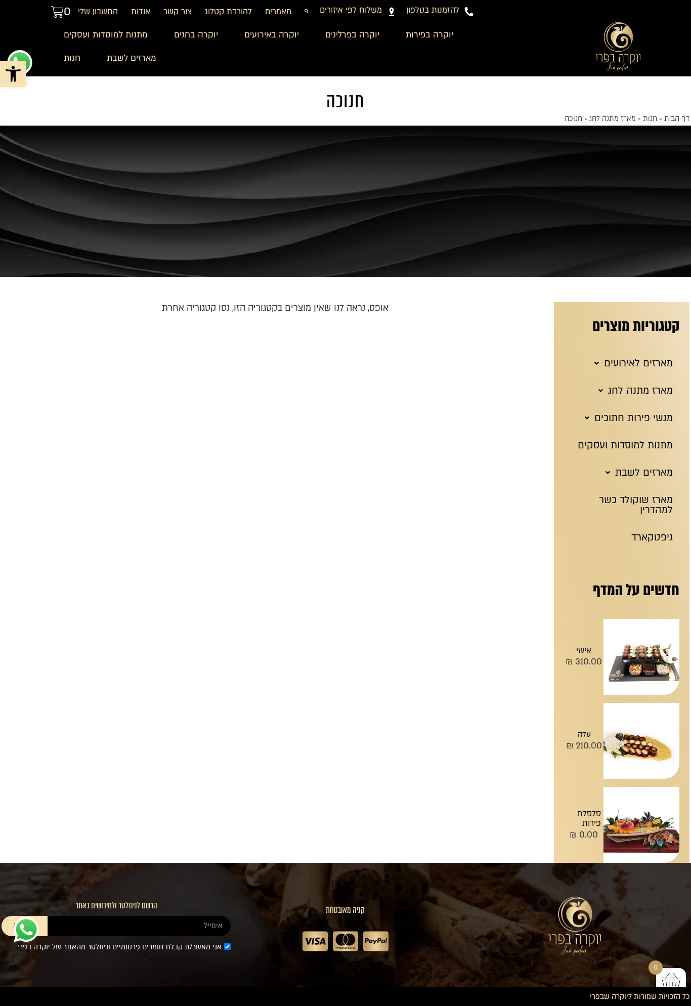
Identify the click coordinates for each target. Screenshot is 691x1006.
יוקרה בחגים (196, 34)
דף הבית (676, 118)
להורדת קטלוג (228, 11)
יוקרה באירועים (271, 34)
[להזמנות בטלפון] (468, 11)
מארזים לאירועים (638, 363)
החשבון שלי (98, 11)
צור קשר (177, 11)
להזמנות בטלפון (432, 10)
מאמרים (278, 11)
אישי (583, 650)
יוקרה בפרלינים (352, 34)
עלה (584, 734)
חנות (72, 58)
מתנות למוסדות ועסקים (106, 34)
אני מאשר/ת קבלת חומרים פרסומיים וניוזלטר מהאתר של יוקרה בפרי (119, 947)
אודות (140, 11)
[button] (13, 74)
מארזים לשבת (131, 58)
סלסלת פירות (589, 818)
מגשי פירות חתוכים (633, 418)
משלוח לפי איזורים (351, 10)
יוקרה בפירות (429, 34)
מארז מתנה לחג (612, 118)
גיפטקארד (652, 537)
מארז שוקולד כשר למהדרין (636, 505)
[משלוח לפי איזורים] (391, 11)
